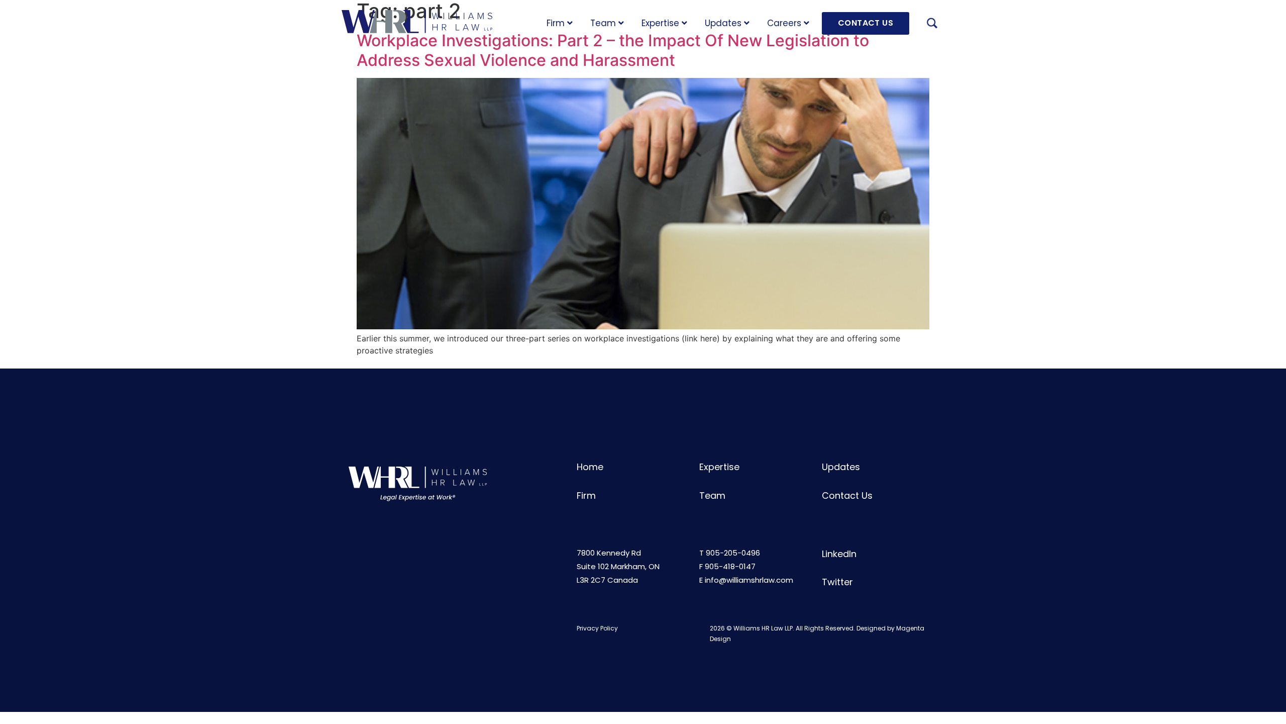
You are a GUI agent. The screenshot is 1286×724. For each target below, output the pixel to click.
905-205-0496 (733, 553)
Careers (784, 23)
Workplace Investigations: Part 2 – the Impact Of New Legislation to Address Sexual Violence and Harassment (613, 50)
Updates (723, 23)
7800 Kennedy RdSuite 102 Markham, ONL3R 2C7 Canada (618, 566)
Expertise (660, 23)
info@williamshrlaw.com (749, 580)
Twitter (837, 582)
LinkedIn (839, 554)
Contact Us (847, 495)
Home (590, 467)
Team (603, 23)
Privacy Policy (597, 628)
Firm (556, 23)
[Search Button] (931, 24)
